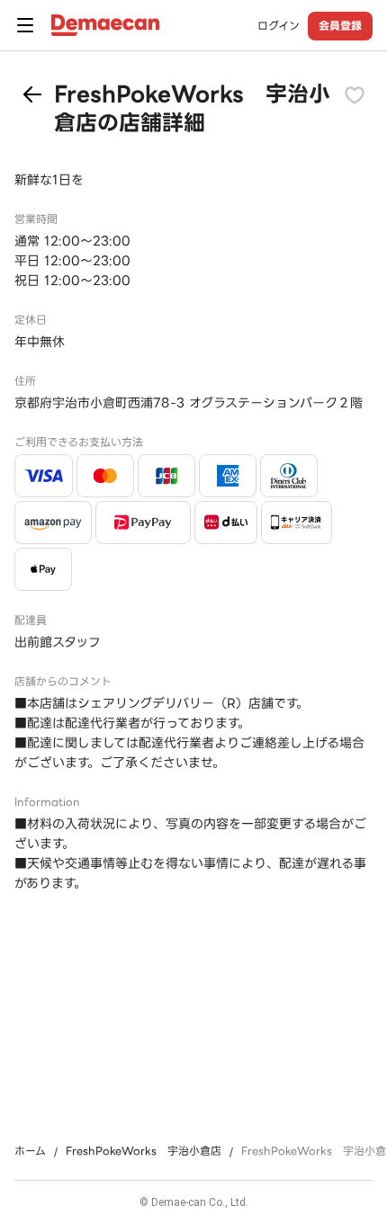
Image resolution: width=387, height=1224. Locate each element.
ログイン (278, 26)
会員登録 (340, 25)
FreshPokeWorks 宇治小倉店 (143, 1151)
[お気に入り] (355, 94)
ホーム (30, 1151)
